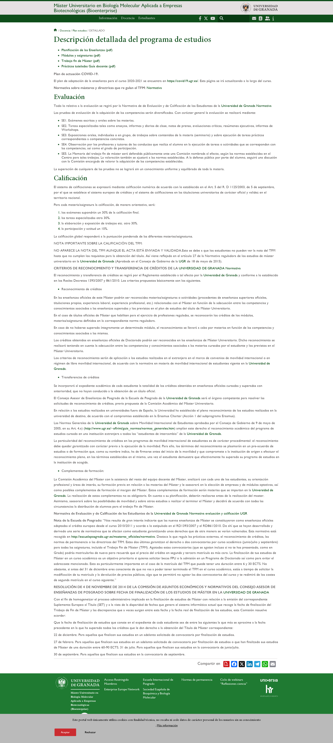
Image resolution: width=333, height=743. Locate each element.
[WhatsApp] (265, 663)
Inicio (56, 30)
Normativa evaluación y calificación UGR (218, 513)
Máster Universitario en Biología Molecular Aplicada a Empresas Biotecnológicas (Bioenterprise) (118, 8)
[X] (242, 663)
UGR (182, 261)
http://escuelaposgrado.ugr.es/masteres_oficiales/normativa (113, 536)
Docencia (128, 18)
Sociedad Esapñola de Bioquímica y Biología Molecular (156, 693)
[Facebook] (234, 663)
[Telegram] (257, 663)
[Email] (273, 663)
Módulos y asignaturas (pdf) (80, 55)
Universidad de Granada (238, 106)
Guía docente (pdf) (102, 66)
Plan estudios (80, 30)
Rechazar (90, 732)
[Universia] (269, 680)
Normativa (154, 88)
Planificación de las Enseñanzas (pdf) (87, 50)
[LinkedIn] (249, 663)
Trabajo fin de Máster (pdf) (80, 61)
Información (108, 18)
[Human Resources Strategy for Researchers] (269, 691)
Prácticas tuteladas (74, 66)
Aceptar (65, 732)
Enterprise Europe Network (122, 689)
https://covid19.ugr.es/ (182, 81)
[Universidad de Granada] (259, 8)
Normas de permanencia (197, 679)
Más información (167, 725)
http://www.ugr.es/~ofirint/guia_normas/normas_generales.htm (129, 428)
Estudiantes (146, 18)
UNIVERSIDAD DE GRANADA (202, 268)
